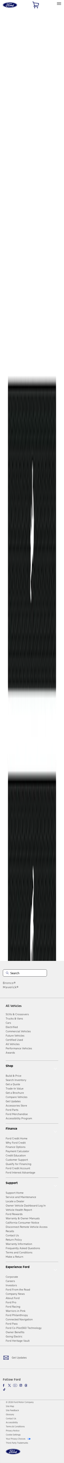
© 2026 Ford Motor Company (20, 1402)
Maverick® (11, 987)
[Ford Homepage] (13, 1454)
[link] (10, 1406)
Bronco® (9, 983)
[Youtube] (15, 1385)
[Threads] (26, 1385)
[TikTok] (4, 1389)
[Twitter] (9, 1385)
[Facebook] (4, 1385)
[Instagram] (20, 1385)
